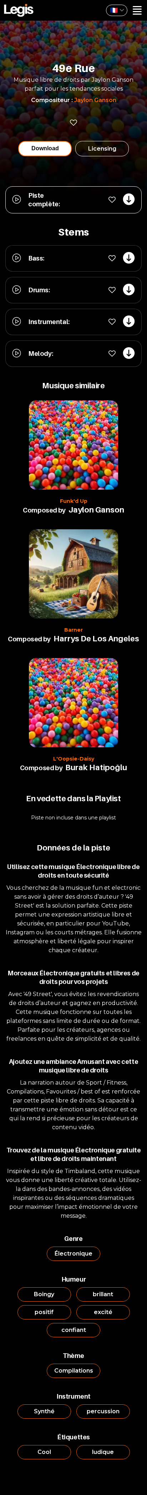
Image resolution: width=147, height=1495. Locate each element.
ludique (103, 1452)
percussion (103, 1411)
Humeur (73, 1279)
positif (44, 1312)
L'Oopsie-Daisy (73, 759)
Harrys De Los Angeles (96, 638)
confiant (73, 1330)
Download (45, 148)
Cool (44, 1452)
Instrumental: (49, 321)
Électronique (73, 1253)
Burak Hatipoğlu (96, 767)
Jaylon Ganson (95, 100)
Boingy (44, 1294)
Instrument (73, 1396)
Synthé (44, 1411)
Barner (73, 630)
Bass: (36, 258)
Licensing (102, 148)
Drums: (39, 290)
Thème (73, 1355)
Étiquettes (73, 1437)
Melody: (40, 353)
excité (103, 1312)
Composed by (44, 510)
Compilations (73, 1370)
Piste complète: (44, 200)
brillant (103, 1294)
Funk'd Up (73, 501)
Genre (73, 1238)
